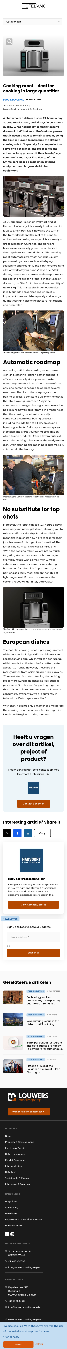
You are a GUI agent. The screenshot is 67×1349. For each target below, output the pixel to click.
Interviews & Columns (17, 1184)
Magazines (11, 1201)
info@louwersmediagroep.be (24, 1307)
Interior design (13, 1166)
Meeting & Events (15, 1148)
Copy (42, 833)
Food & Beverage (13, 99)
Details (39, 1343)
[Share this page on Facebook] (17, 833)
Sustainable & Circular (17, 1178)
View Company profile (33, 904)
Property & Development (19, 1142)
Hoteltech (10, 1172)
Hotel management (16, 1154)
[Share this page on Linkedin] (28, 833)
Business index (13, 1225)
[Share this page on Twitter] (7, 833)
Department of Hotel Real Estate (23, 1219)
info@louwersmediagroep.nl (24, 1267)
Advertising (11, 1207)
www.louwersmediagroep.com (25, 1319)
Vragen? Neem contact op (27, 1111)
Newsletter (11, 1213)
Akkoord (18, 1344)
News (8, 1136)
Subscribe (33, 952)
